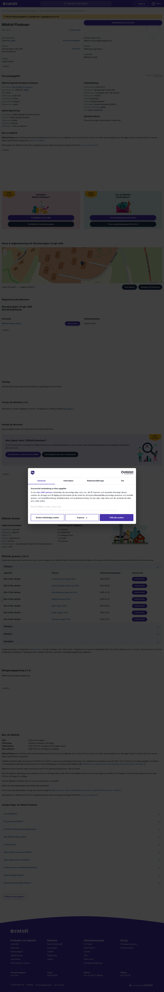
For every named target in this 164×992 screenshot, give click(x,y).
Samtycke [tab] (41, 481)
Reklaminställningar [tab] (95, 481)
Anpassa (80, 518)
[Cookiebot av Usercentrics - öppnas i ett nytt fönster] (122, 473)
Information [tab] (68, 481)
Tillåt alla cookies (116, 518)
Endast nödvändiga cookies (47, 518)
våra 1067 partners (44, 492)
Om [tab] (122, 481)
